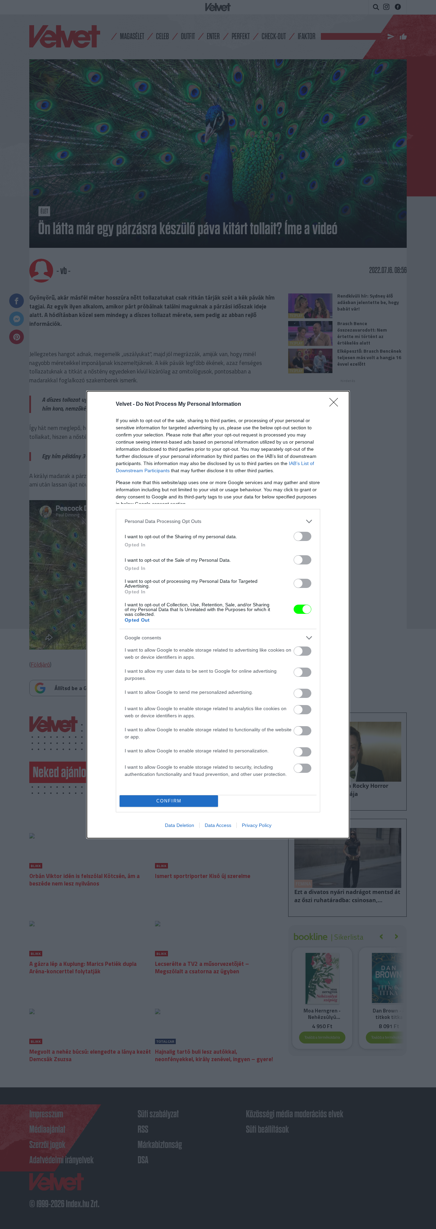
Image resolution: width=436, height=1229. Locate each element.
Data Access (218, 825)
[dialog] (218, 614)
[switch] (302, 536)
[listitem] (218, 521)
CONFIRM (169, 800)
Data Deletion (179, 825)
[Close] (335, 404)
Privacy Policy (256, 825)
